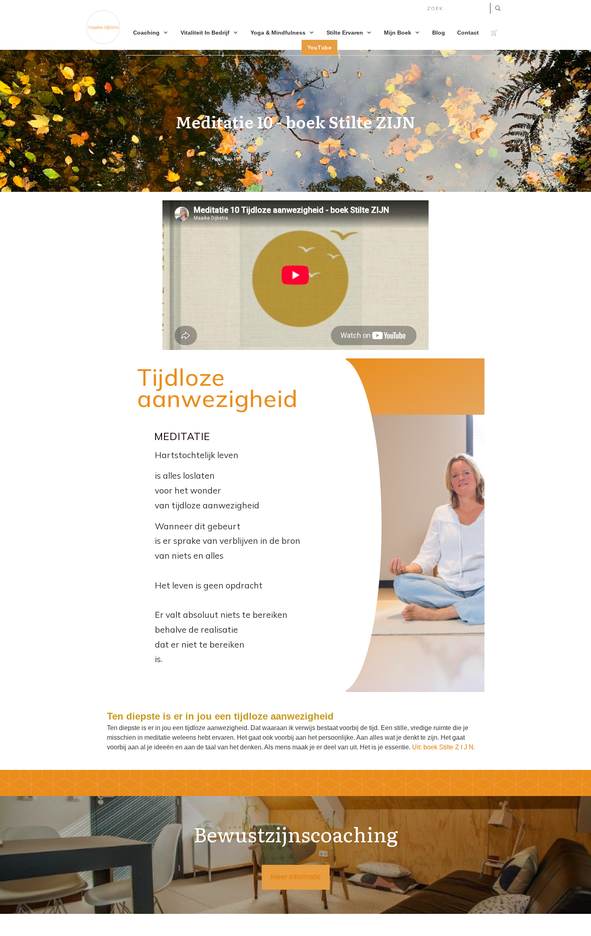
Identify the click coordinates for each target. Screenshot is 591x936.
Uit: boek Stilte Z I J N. (443, 747)
